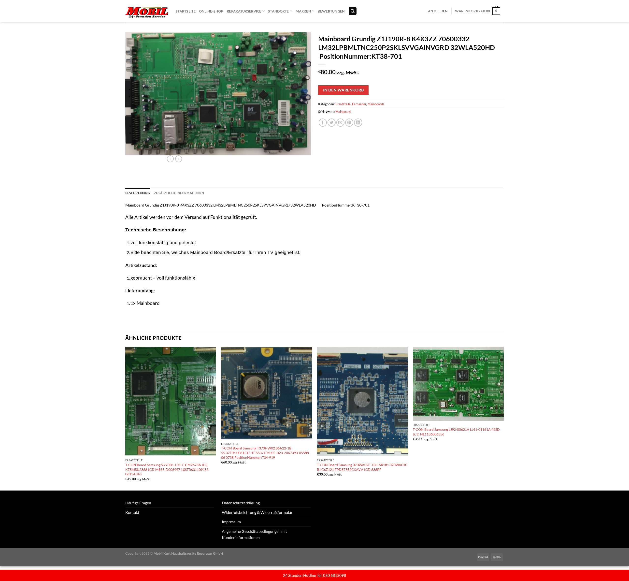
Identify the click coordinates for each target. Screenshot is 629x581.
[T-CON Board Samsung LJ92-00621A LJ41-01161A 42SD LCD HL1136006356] (458, 384)
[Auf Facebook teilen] (323, 123)
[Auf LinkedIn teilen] (358, 123)
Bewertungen (331, 11)
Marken (303, 11)
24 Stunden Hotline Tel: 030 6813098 (314, 575)
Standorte (278, 11)
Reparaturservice (244, 11)
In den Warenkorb (343, 90)
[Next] (503, 418)
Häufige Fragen (138, 502)
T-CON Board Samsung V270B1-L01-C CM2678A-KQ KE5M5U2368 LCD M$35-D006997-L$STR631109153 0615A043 (167, 469)
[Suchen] (353, 11)
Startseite (186, 11)
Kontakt (132, 512)
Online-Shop (211, 11)
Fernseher (359, 104)
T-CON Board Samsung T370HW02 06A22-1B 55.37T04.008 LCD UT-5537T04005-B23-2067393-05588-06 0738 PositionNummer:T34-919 (265, 452)
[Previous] (125, 418)
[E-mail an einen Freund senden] (340, 123)
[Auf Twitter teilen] (332, 123)
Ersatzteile (343, 104)
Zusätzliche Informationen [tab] (179, 193)
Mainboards (376, 104)
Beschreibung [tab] (137, 193)
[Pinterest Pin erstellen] (349, 123)
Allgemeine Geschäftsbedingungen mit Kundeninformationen (254, 534)
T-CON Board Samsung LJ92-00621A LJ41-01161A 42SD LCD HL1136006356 (456, 431)
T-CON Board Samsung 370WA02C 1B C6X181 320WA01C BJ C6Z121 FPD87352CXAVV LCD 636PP (362, 467)
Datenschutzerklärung (241, 502)
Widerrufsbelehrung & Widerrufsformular (257, 512)
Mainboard (343, 112)
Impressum (231, 521)
